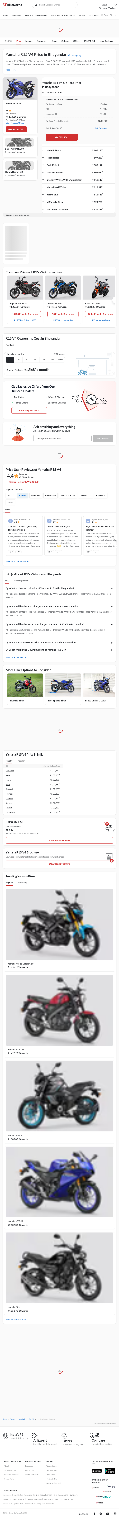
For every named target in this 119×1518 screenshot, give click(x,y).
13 (59, 552)
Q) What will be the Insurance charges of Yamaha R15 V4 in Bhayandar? (45, 624)
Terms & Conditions (11, 1474)
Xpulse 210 (7, 1499)
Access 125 (63, 1495)
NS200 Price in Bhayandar (25, 314)
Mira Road (10, 770)
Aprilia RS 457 (8, 1504)
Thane (8, 780)
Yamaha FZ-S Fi (15, 1135)
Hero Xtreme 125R (51, 1499)
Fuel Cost (10, 345)
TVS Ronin (74, 1495)
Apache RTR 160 (66, 1499)
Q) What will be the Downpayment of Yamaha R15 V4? (36, 649)
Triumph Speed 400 (34, 1499)
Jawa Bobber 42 (48, 1504)
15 (51, 552)
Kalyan (8, 803)
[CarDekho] (95, 1487)
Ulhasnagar (10, 812)
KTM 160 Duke (92, 303)
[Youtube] (107, 1514)
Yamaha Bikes (20, 1319)
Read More (11, 69)
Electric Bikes (17, 700)
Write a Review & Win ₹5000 (23, 481)
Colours (65, 41)
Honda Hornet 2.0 (14, 172)
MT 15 (36, 1495)
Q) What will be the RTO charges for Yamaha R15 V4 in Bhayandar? (42, 606)
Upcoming (22, 882)
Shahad (9, 808)
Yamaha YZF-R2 (15, 1221)
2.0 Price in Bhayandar (63, 314)
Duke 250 (19, 1504)
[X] (101, 1514)
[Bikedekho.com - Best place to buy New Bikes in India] (12, 5)
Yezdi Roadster (19, 1499)
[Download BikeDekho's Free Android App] (110, 1471)
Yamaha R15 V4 (13, 103)
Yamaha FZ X (14, 1307)
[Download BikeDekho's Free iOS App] (97, 1471)
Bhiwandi (9, 789)
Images (29, 41)
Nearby (9, 761)
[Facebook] (94, 1514)
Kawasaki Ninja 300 (32, 1504)
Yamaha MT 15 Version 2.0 (21, 963)
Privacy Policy (9, 1479)
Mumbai (9, 794)
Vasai (8, 775)
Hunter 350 (7, 1495)
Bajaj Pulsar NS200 (14, 148)
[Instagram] (115, 1514)
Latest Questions (21, 580)
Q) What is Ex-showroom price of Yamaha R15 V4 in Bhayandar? (41, 642)
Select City (108, 15)
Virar (8, 784)
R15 (55, 1495)
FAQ (7, 580)
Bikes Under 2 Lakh (95, 700)
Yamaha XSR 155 (16, 1049)
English (104, 5)
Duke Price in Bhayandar (101, 314)
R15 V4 (8, 41)
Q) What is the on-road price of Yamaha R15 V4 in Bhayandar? (40, 588)
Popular (21, 761)
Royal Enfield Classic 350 (22, 1495)
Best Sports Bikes (56, 700)
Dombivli (9, 798)
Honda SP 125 (46, 1495)
